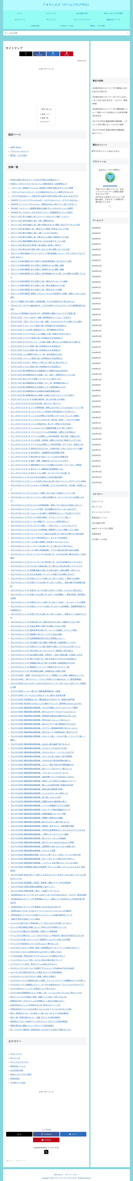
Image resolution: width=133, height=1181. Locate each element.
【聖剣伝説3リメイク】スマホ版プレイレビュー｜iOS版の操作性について (41, 915)
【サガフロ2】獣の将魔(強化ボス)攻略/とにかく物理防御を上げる (37, 387)
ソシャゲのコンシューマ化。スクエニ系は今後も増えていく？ (36, 960)
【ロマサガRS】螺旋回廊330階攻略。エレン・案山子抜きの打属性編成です (42, 765)
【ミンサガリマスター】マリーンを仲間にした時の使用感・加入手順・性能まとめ (44, 436)
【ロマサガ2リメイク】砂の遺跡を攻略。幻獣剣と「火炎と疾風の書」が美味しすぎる (46, 655)
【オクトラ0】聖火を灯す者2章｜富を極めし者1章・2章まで (35, 245)
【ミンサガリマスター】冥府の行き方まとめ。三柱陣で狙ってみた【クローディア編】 (46, 449)
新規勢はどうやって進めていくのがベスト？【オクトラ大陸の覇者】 (39, 1021)
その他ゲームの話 (17, 1083)
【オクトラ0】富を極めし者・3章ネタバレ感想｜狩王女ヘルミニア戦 (39, 229)
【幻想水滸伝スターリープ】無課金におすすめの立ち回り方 (35, 907)
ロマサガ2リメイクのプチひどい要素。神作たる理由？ (33, 976)
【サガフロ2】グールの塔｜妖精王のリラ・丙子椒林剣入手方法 (37, 330)
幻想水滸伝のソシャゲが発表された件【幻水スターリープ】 (35, 1005)
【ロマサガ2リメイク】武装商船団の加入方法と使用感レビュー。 (38, 638)
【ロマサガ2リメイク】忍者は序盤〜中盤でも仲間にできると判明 (38, 626)
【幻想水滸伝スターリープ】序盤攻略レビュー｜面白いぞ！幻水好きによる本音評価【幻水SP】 (109, 112)
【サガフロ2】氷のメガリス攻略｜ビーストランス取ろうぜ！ (36, 379)
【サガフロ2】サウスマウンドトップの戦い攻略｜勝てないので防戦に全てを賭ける (45, 342)
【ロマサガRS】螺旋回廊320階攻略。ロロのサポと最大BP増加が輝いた (40, 761)
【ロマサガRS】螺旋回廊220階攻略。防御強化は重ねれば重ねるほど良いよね (43, 716)
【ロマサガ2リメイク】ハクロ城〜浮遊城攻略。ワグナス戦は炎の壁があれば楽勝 (44, 550)
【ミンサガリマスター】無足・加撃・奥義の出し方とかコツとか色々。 (40, 461)
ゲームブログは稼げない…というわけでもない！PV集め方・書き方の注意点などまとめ (47, 936)
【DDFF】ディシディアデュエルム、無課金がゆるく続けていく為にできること (43, 204)
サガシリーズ (16, 1054)
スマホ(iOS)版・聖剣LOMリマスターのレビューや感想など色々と (37, 956)
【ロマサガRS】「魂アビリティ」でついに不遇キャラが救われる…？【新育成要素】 (46, 679)
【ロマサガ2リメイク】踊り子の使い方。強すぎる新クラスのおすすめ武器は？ (43, 659)
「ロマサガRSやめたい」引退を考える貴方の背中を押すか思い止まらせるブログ (44, 196)
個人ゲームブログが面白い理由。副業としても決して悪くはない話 (38, 997)
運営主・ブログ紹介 (18, 155)
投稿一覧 (45, 118)
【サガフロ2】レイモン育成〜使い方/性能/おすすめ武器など (35, 367)
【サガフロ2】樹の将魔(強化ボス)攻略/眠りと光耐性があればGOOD (38, 371)
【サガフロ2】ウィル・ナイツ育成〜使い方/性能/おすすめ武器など (38, 326)
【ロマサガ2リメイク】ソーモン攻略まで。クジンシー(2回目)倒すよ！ (40, 521)
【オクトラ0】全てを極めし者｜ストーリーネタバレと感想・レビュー (39, 217)
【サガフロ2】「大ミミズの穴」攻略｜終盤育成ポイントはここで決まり (40, 318)
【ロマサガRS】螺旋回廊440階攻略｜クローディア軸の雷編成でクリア (40, 810)
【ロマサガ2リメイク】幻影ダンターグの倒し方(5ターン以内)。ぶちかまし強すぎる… (46, 590)
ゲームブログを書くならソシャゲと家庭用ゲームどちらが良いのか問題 (40, 940)
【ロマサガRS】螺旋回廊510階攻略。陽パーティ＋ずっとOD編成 (38, 838)
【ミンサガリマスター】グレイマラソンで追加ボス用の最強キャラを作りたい (43, 412)
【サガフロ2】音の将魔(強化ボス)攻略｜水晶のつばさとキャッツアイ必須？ (42, 395)
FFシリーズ (15, 1058)
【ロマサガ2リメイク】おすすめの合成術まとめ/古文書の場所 (36, 477)
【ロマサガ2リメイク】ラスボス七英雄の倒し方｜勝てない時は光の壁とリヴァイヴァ (46, 566)
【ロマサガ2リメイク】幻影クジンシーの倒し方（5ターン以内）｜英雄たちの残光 (45, 578)
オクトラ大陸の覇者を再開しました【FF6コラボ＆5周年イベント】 (38, 927)
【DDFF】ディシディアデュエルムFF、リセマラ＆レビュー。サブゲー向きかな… (44, 200)
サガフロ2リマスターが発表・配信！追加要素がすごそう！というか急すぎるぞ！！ (45, 948)
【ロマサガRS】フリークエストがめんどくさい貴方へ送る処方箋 (37, 695)
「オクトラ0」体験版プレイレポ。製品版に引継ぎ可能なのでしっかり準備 (41, 188)
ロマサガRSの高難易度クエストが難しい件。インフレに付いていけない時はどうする (46, 993)
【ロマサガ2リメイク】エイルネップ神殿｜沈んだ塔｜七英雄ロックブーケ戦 (42, 493)
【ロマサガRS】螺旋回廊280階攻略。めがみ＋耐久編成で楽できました (40, 744)
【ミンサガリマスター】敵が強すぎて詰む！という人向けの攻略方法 (39, 457)
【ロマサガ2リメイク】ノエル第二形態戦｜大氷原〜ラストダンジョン (39, 542)
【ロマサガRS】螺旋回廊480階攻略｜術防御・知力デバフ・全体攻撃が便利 (42, 826)
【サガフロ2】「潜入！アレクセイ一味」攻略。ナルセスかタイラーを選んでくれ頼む (46, 322)
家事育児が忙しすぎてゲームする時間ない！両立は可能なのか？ (37, 1001)
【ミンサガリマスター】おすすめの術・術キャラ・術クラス (35, 403)
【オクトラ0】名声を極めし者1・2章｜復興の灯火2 (32, 221)
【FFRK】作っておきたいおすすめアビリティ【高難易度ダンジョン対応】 (41, 212)
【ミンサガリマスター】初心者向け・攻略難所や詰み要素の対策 (37, 453)
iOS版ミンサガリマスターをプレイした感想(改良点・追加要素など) (38, 184)
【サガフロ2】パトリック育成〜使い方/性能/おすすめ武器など (36, 358)
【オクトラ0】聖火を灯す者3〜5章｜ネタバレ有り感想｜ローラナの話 (40, 249)
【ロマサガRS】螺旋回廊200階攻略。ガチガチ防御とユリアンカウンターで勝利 (44, 708)
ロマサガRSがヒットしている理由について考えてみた (33, 989)
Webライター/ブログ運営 (20, 1074)
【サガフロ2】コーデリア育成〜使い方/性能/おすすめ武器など (36, 338)
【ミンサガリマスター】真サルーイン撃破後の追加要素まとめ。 (37, 469)
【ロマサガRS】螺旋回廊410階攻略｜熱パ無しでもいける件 (35, 797)
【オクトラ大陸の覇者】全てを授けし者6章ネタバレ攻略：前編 (37, 265)
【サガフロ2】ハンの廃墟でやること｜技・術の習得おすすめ (36, 354)
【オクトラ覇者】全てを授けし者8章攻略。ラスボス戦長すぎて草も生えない (42, 301)
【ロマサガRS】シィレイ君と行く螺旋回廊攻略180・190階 (35, 691)
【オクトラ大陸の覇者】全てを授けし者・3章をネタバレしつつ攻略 (38, 281)
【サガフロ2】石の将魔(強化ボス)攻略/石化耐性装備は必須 (35, 391)
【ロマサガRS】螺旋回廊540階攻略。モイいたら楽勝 (32, 851)
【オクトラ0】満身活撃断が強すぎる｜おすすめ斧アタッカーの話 (38, 241)
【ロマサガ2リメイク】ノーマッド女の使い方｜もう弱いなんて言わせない (41, 546)
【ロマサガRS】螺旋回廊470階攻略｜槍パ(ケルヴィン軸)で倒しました (40, 822)
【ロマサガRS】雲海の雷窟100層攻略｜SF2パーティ (32, 887)
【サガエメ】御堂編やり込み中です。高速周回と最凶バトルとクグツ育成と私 (43, 313)
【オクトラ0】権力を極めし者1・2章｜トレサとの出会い (34, 233)
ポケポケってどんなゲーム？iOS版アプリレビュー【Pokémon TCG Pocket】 (42, 968)
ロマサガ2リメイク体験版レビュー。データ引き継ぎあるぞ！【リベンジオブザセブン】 (47, 985)
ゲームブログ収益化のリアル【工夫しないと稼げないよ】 (34, 944)
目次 (43, 109)
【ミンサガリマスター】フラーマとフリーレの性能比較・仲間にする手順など (43, 432)
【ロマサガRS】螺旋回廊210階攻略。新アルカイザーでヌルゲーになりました (43, 712)
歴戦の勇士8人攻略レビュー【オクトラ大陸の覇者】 (32, 1026)
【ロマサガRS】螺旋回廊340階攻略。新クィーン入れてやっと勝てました (41, 769)
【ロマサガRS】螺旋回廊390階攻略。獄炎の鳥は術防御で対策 (36, 789)
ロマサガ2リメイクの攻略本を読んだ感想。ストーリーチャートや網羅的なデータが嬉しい (48, 981)
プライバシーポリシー (19, 151)
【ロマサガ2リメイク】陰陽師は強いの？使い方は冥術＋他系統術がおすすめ (42, 663)
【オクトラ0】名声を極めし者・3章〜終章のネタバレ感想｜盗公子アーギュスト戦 (45, 225)
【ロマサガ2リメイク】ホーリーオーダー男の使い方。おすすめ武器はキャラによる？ (46, 562)
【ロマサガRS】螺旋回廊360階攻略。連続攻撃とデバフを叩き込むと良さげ (42, 777)
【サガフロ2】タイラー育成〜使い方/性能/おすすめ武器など (35, 346)
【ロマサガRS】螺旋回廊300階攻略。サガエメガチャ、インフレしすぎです (42, 752)
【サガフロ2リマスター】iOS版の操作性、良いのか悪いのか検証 (37, 399)
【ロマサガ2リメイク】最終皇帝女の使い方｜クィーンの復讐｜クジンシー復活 (43, 630)
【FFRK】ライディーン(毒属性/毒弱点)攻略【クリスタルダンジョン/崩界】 (42, 208)
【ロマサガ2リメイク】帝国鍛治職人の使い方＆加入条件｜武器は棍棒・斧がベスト (45, 570)
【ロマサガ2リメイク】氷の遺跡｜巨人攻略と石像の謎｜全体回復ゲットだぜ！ (43, 642)
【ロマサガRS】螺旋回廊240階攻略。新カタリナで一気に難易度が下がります (43, 724)
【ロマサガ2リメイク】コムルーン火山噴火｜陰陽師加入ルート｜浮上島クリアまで (45, 513)
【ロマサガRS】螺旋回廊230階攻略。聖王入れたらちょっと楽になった (40, 720)
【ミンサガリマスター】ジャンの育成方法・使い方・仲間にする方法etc (40, 424)
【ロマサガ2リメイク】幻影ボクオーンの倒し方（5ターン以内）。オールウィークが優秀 (47, 602)
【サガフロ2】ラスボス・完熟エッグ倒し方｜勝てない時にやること (38, 362)
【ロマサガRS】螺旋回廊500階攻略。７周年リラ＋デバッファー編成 (39, 834)
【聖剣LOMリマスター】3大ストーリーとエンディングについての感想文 (40, 911)
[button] (128, 33)
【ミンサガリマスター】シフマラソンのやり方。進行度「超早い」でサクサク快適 (44, 420)
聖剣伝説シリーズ (17, 1066)
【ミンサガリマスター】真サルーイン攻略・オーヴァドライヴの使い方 (40, 473)
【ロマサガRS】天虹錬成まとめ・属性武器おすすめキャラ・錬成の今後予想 (42, 699)
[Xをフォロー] (46, 1152)
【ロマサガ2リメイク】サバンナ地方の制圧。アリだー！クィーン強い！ (40, 517)
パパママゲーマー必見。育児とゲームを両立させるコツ (33, 964)
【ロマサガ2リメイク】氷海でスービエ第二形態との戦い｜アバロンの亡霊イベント (45, 647)
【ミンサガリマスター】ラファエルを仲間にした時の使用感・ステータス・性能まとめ (46, 444)
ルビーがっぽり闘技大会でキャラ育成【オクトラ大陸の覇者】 (36, 972)
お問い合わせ (16, 147)
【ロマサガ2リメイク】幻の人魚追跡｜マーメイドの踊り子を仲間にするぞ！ (42, 574)
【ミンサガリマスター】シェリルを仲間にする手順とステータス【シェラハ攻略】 (44, 416)
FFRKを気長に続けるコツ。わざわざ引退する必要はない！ (35, 180)
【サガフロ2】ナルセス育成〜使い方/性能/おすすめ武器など (35, 350)
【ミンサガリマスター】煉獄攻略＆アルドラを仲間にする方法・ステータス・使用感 (45, 465)
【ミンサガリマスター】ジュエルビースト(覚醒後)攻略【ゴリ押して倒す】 (41, 428)
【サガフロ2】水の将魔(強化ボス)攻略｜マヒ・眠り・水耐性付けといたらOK (42, 375)
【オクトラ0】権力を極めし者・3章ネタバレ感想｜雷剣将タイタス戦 (39, 237)
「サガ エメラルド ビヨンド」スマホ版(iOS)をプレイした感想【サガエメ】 (42, 192)
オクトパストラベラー (19, 1062)
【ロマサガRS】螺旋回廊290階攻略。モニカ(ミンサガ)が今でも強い (39, 748)
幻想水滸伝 (15, 1079)
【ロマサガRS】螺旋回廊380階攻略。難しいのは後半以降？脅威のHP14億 (41, 785)
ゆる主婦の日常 (16, 1070)
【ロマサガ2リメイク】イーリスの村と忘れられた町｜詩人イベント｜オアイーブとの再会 (48, 481)
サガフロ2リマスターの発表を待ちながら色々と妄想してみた (36, 952)
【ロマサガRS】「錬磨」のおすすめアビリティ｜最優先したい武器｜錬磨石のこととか (47, 675)
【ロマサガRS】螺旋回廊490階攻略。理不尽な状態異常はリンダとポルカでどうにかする (47, 830)
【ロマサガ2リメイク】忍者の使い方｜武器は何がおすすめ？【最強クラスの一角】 (45, 622)
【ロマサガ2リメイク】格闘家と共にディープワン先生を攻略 (36, 634)
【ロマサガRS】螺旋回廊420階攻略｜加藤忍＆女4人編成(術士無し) (38, 801)
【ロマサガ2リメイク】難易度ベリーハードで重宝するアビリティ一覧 (39, 667)
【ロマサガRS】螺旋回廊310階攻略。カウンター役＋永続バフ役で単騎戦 (41, 756)
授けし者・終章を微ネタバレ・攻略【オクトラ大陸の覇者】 (35, 1017)
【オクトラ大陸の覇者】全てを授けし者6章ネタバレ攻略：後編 (37, 269)
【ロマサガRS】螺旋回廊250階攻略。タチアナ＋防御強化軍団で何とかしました (44, 728)
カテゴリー (46, 122)
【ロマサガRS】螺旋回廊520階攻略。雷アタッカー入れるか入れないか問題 (42, 842)
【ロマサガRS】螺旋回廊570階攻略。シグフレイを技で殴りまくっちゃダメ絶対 (44, 863)
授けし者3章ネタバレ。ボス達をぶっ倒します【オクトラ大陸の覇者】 (39, 1013)
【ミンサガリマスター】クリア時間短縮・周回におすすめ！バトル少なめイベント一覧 (46, 408)
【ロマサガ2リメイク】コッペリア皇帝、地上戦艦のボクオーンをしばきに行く (43, 509)
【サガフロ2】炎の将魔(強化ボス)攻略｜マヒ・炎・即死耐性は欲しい (39, 383)
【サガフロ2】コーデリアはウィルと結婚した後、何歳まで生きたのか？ (40, 334)
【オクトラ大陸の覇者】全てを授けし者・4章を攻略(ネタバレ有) (37, 285)
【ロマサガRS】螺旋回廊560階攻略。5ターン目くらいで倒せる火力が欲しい (42, 859)
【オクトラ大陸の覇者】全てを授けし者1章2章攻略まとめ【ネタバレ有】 (41, 261)
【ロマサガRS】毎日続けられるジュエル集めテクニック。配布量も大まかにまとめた (46, 704)
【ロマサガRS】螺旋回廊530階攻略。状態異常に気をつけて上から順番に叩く (43, 846)
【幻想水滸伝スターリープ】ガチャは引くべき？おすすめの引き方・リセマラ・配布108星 (48, 895)
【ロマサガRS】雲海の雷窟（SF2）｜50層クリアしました (35, 891)
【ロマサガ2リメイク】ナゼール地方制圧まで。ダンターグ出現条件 (38, 538)
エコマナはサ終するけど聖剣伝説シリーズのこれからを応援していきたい (41, 923)
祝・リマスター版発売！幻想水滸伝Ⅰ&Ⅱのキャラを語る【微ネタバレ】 (40, 1030)
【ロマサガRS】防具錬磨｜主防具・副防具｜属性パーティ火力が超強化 (40, 883)
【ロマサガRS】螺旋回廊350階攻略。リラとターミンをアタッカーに (39, 773)
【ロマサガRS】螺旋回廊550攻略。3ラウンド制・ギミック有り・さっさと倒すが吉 (45, 855)
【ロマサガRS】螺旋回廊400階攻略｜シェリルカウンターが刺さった (39, 793)
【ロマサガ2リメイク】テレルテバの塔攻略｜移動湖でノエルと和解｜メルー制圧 (44, 530)
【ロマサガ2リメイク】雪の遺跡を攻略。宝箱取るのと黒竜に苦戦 (38, 671)
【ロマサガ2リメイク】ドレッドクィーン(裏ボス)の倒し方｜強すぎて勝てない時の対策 (47, 534)
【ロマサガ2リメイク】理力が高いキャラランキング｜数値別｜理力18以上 (41, 651)
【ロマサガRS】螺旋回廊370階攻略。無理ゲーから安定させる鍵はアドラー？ (43, 781)
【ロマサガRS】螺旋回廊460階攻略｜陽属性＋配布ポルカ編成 (36, 818)
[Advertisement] (46, 85)
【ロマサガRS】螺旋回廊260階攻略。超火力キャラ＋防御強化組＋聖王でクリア (44, 732)
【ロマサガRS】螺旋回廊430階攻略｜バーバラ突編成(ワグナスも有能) (40, 806)
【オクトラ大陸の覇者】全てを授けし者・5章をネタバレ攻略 (36, 290)
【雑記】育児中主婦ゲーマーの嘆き (25, 919)
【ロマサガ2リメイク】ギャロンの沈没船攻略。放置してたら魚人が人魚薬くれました (46, 505)
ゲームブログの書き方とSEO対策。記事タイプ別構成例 (33, 931)
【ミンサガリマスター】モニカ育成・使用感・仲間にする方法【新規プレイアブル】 (45, 440)
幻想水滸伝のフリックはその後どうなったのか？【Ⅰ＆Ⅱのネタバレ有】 (41, 1009)
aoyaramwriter (110, 186)
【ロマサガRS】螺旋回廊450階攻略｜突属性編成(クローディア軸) (38, 814)
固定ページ (46, 114)
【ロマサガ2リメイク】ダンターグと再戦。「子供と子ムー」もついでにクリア (43, 526)
